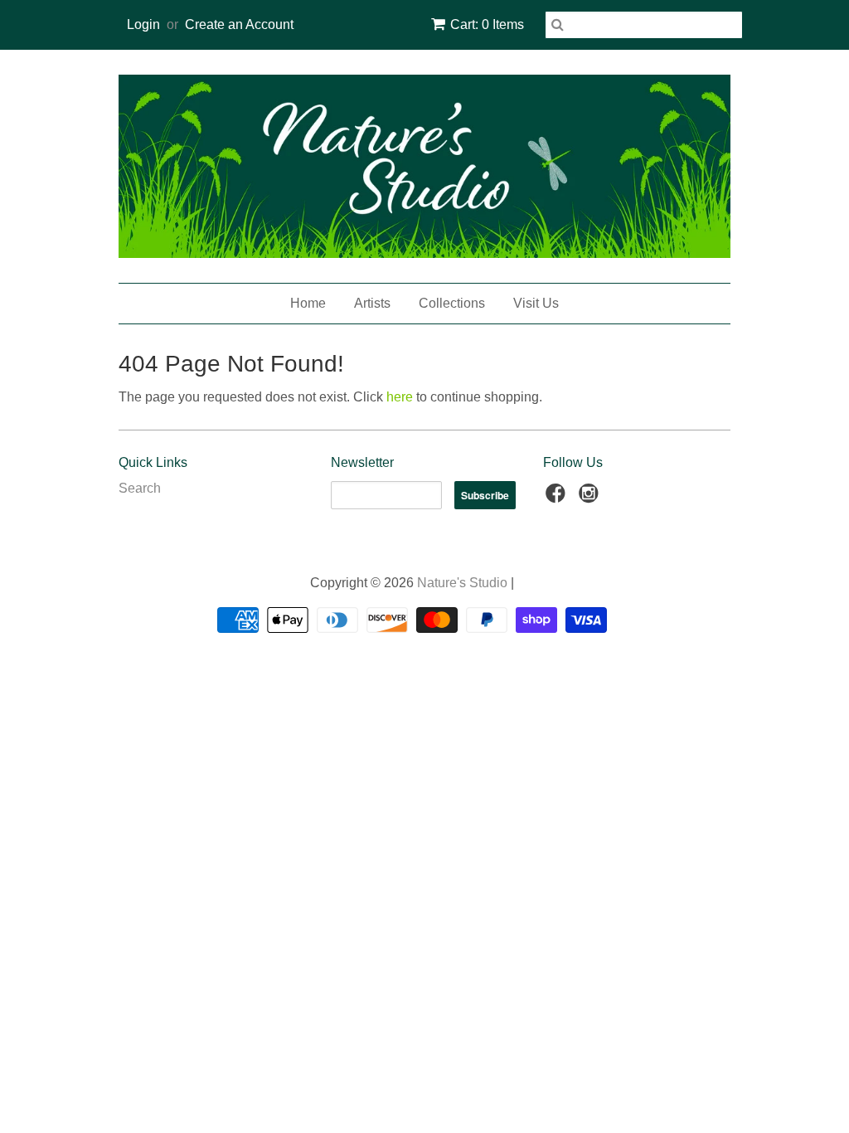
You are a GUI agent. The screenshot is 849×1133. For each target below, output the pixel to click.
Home (308, 303)
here (399, 397)
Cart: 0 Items (487, 24)
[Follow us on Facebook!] (558, 498)
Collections (452, 303)
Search (140, 488)
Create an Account (239, 24)
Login (143, 24)
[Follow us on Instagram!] (591, 498)
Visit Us (536, 303)
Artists (372, 303)
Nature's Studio (462, 583)
